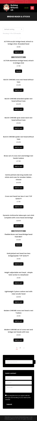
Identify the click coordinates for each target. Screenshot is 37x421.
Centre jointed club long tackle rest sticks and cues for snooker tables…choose (18, 177)
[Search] (21, 1)
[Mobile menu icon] (32, 8)
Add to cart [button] (18, 52)
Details (18, 71)
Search (7, 358)
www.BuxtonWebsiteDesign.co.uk (22, 417)
